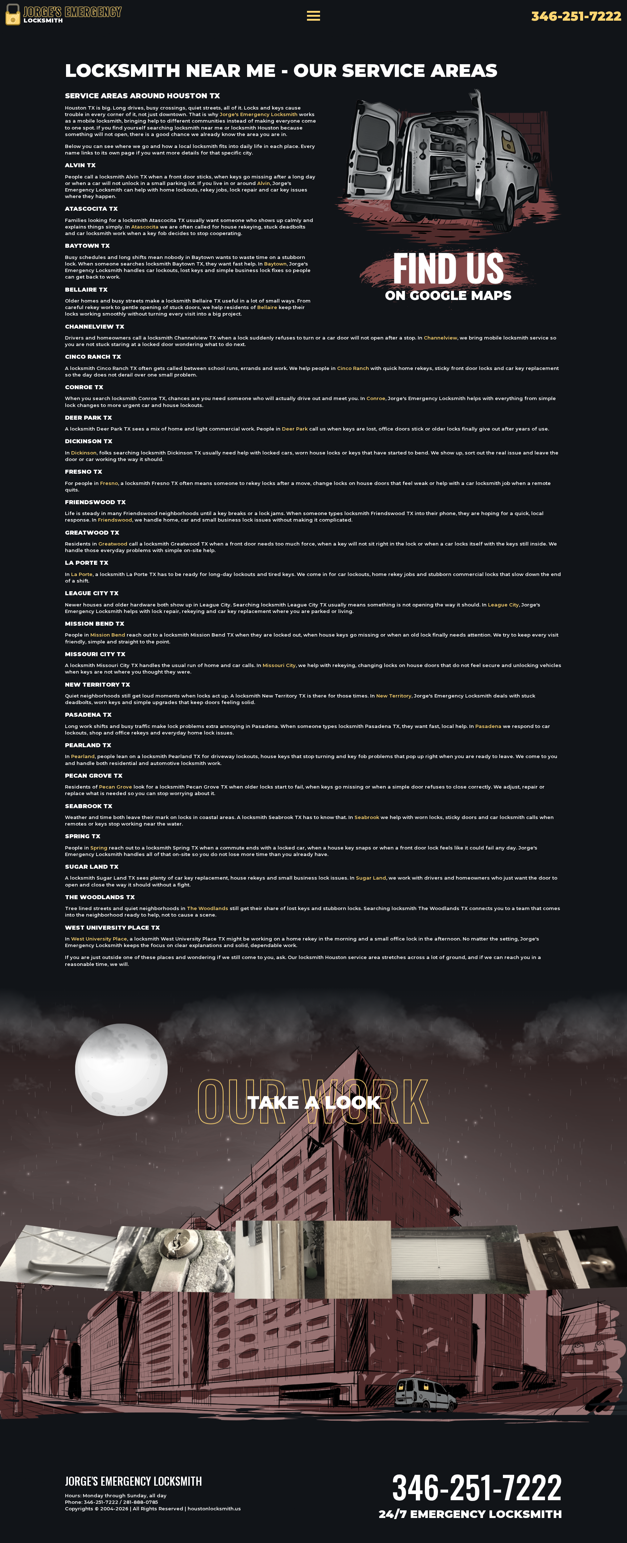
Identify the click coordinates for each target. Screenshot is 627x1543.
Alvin (263, 183)
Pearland (83, 756)
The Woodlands (207, 908)
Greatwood (112, 544)
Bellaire (267, 307)
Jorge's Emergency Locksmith (259, 114)
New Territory (393, 696)
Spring (98, 848)
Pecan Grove (115, 787)
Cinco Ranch (353, 368)
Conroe (375, 398)
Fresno (109, 483)
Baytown (275, 264)
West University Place (99, 939)
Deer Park (295, 429)
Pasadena (488, 726)
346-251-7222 (477, 1486)
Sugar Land (371, 878)
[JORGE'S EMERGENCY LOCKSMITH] (12, 14)
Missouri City (279, 665)
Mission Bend (107, 635)
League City (503, 605)
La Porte (82, 574)
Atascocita (145, 227)
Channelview (440, 338)
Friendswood (115, 520)
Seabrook (367, 817)
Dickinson (84, 453)
